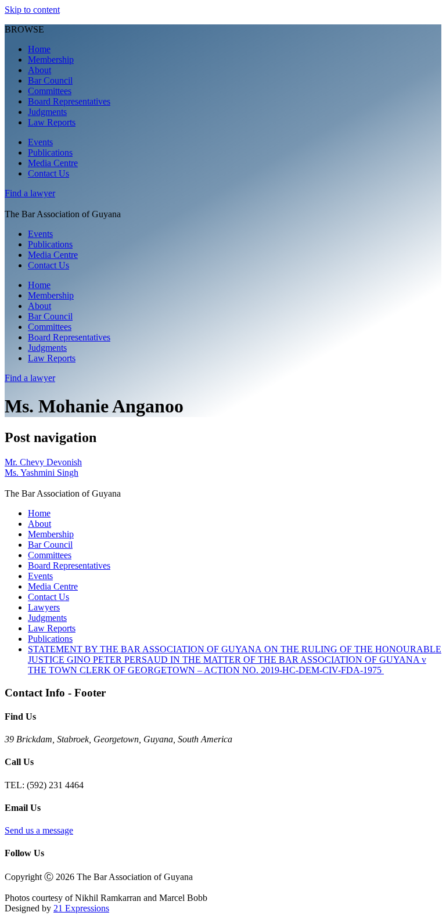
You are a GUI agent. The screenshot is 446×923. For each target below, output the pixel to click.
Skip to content (32, 10)
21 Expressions (81, 908)
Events (40, 142)
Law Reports (51, 122)
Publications (50, 152)
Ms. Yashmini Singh (41, 472)
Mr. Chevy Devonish (43, 462)
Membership (51, 59)
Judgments (47, 112)
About (39, 70)
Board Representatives (69, 101)
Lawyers (44, 607)
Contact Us (48, 173)
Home (39, 49)
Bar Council (50, 80)
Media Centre (53, 163)
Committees (49, 91)
